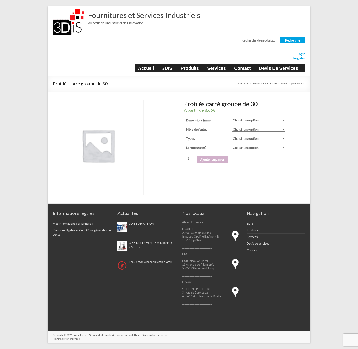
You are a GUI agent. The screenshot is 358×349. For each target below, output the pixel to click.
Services (216, 68)
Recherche (292, 40)
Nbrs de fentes (196, 129)
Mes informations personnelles (73, 223)
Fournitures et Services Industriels (144, 15)
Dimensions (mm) (198, 120)
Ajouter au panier (212, 159)
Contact (242, 68)
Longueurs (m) (196, 147)
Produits (190, 68)
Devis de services (278, 68)
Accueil (146, 68)
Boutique (268, 83)
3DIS (167, 68)
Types (190, 138)
